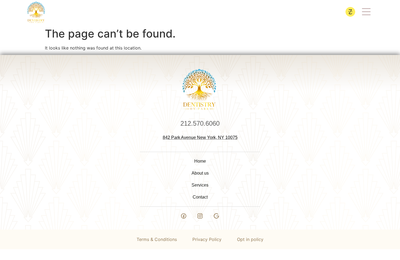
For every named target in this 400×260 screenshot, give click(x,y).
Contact (200, 197)
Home (200, 161)
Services (200, 185)
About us (200, 173)
